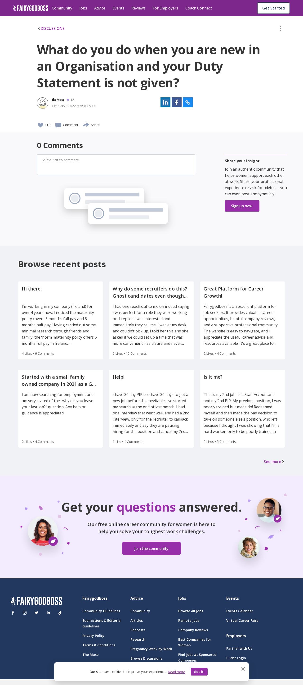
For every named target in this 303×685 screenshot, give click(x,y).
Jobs (83, 8)
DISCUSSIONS (53, 28)
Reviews (138, 8)
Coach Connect (198, 8)
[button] (280, 29)
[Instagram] (24, 612)
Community (62, 8)
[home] (30, 8)
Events (118, 8)
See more (272, 461)
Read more (176, 672)
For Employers (165, 8)
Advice (99, 8)
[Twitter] (36, 612)
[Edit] (280, 29)
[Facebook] (13, 612)
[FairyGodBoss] (36, 602)
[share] (86, 124)
